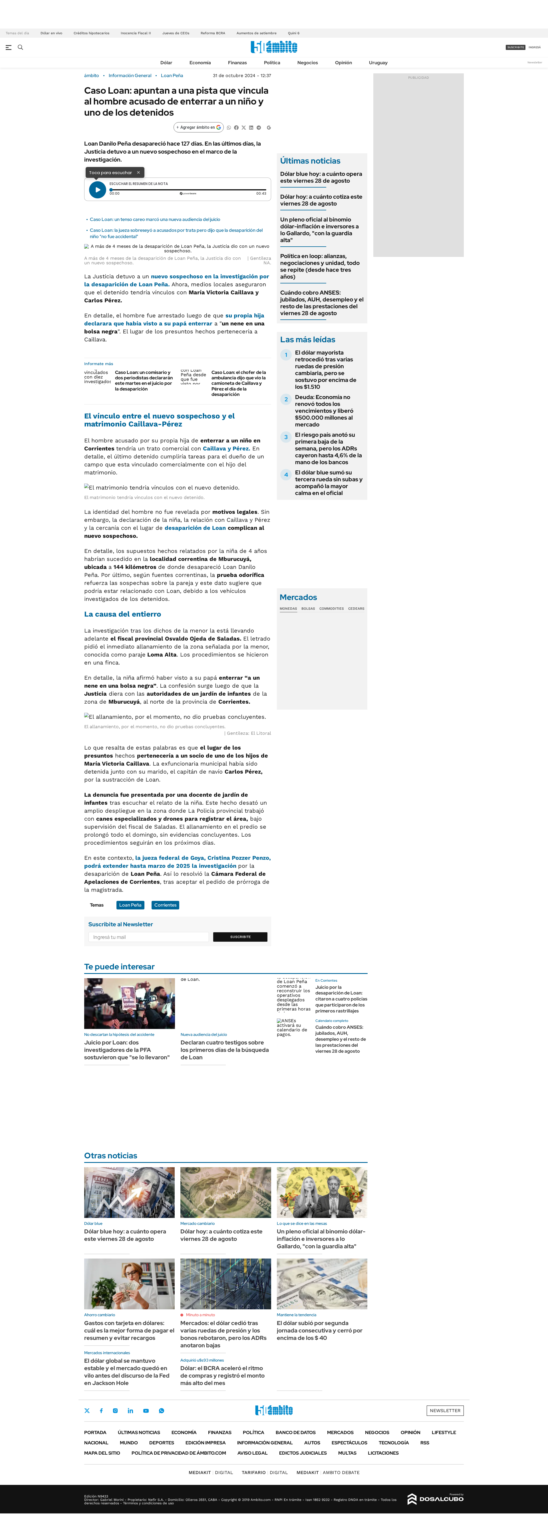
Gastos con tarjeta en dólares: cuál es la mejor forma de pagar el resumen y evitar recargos (129, 1330)
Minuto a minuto (200, 1314)
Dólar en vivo (51, 33)
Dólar (166, 63)
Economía (200, 63)
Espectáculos (349, 1443)
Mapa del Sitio (102, 1453)
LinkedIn (130, 1410)
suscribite (515, 47)
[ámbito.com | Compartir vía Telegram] (258, 127)
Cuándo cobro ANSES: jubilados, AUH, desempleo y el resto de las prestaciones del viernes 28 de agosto (322, 303)
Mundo (129, 1443)
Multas (347, 1453)
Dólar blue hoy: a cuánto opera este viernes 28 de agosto (321, 177)
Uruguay (378, 63)
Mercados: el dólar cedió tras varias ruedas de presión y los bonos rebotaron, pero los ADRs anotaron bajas (223, 1334)
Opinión (343, 63)
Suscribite (240, 937)
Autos (312, 1443)
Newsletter (534, 62)
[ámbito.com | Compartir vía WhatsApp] (229, 127)
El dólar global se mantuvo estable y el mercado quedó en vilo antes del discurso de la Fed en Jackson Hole (127, 1372)
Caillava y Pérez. (226, 448)
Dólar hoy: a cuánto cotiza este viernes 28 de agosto (321, 200)
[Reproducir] (97, 189)
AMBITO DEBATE (328, 1472)
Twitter (87, 1410)
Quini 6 (293, 33)
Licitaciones (383, 1453)
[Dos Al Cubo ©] (436, 1499)
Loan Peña (172, 75)
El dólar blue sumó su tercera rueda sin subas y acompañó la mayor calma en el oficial (329, 483)
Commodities (331, 609)
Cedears (356, 609)
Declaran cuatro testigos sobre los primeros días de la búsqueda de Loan (225, 1050)
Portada (95, 1433)
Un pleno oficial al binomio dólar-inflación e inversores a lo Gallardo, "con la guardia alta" (319, 230)
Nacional (96, 1443)
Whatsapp (161, 1410)
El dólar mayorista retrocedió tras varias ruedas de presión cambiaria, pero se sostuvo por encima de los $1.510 (325, 369)
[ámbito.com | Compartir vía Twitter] (243, 127)
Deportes (161, 1443)
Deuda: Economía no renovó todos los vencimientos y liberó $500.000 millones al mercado (324, 410)
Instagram (115, 1410)
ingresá (535, 47)
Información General (130, 75)
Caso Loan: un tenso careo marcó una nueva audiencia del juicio (155, 219)
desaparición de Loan (195, 527)
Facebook (101, 1410)
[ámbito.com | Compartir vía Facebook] (236, 127)
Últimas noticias (139, 1433)
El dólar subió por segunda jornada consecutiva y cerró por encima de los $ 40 (319, 1330)
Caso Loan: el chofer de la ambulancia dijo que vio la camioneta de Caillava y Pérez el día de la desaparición (238, 383)
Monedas (288, 609)
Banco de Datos (296, 1433)
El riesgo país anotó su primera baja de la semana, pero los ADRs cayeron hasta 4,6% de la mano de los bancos (328, 448)
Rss (424, 1443)
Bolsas (308, 609)
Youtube (146, 1411)
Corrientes (165, 905)
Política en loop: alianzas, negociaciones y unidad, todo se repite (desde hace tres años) (320, 266)
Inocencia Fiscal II (136, 33)
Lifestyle (444, 1433)
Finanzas (237, 63)
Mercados (340, 1433)
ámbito (91, 75)
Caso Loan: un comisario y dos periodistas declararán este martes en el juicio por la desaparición (144, 380)
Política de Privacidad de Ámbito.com (179, 1453)
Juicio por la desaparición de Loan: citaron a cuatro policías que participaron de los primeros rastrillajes (341, 999)
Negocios (307, 63)
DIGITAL (211, 1472)
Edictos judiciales (303, 1453)
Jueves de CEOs (175, 33)
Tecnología (394, 1443)
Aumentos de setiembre (257, 33)
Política (272, 63)
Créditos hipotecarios (91, 33)
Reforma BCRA (213, 33)
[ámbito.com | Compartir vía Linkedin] (251, 127)
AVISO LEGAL (252, 1453)
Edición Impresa (206, 1443)
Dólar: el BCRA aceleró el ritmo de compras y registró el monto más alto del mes (222, 1375)
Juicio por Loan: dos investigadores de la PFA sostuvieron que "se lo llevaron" (127, 1050)
